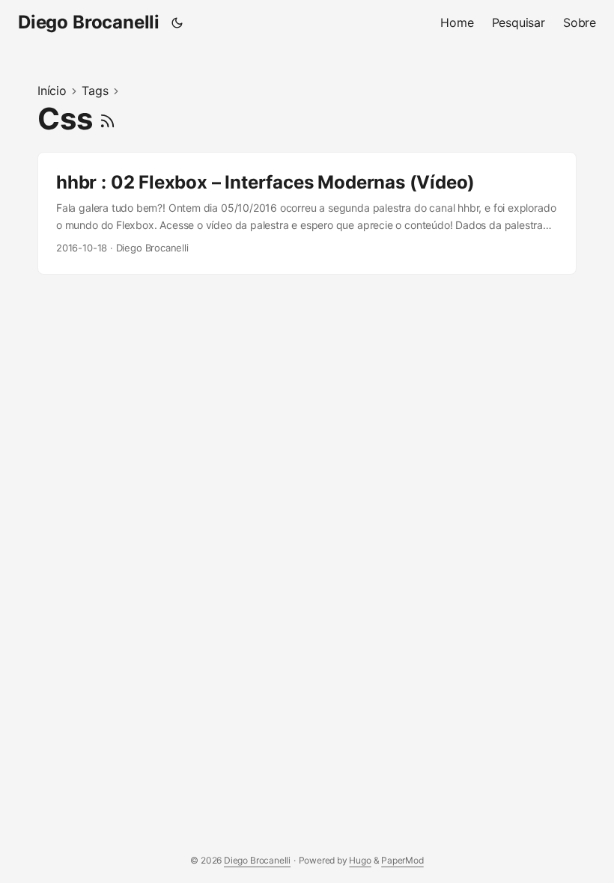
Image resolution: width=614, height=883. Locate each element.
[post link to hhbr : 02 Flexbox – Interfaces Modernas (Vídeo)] (307, 213)
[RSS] (107, 118)
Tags (95, 90)
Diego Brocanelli (88, 22)
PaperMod (402, 860)
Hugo (360, 860)
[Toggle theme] (177, 22)
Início (52, 90)
